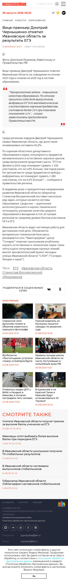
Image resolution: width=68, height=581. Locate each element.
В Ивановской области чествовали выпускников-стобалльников (25, 468)
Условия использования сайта (16, 517)
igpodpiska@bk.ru (30, 535)
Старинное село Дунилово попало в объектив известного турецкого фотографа (15, 325)
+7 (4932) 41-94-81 (44, 4)
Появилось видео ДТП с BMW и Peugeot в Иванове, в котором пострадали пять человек (17, 394)
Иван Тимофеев (35, 46)
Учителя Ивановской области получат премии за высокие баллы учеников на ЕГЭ (33, 423)
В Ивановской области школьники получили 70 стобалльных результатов (32, 453)
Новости (20, 20)
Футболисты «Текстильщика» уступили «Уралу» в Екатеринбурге (17, 358)
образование (12, 276)
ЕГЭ (16, 268)
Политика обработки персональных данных (23, 520)
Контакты (23, 502)
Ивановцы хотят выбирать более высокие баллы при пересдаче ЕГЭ (30, 438)
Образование (37, 20)
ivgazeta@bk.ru (29, 541)
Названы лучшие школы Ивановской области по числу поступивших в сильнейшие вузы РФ (49, 359)
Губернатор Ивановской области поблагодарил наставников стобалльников (31, 482)
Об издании (8, 502)
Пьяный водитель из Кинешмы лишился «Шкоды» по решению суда (48, 325)
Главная (7, 20)
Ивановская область (37, 268)
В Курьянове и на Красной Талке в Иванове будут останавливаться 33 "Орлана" (47, 395)
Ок (34, 576)
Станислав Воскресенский (22, 272)
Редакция (37, 502)
